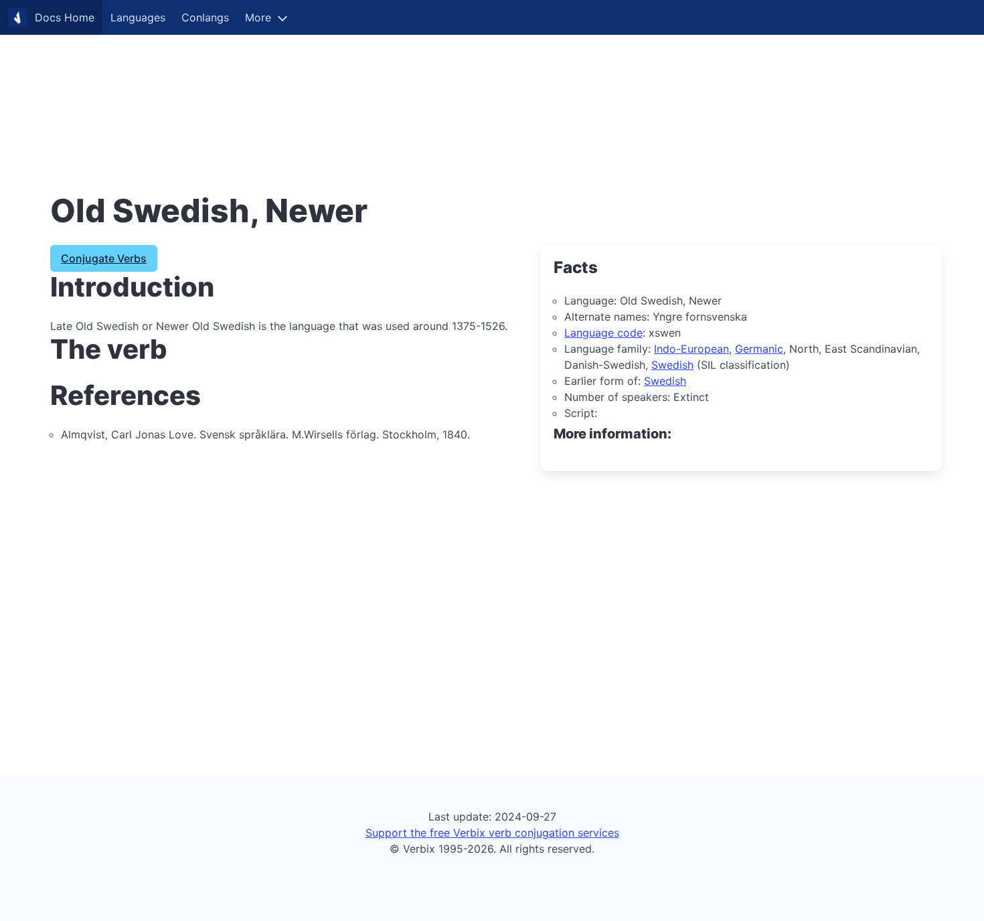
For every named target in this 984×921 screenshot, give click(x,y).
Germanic (759, 348)
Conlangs (205, 17)
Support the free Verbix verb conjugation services (492, 832)
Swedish (672, 364)
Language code (603, 332)
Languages (137, 17)
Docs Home (64, 17)
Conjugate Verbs (104, 258)
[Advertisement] (401, 93)
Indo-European (691, 348)
